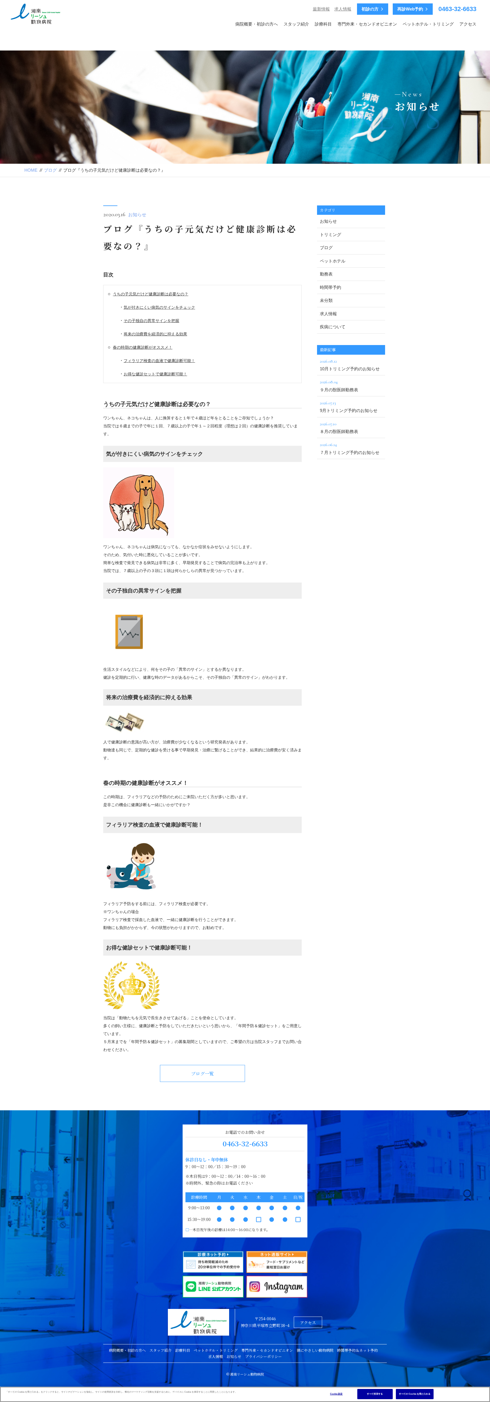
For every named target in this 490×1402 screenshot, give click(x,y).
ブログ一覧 (202, 1073)
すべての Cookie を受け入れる (414, 1394)
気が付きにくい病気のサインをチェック (159, 307)
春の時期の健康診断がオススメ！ (142, 347)
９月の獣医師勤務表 (339, 385)
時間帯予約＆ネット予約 (357, 1350)
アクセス (467, 24)
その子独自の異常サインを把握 (151, 320)
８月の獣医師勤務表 (339, 427)
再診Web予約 (410, 9)
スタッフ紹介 (296, 24)
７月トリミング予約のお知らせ (349, 448)
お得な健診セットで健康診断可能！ (155, 374)
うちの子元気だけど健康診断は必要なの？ (150, 294)
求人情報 (342, 9)
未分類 (326, 300)
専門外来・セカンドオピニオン (367, 24)
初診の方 (370, 9)
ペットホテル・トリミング (428, 24)
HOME (30, 170)
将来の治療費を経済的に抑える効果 (155, 334)
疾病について (332, 326)
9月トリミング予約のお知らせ (348, 406)
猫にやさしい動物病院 (315, 1350)
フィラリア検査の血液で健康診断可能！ (159, 360)
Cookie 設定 (336, 1394)
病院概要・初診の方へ (256, 24)
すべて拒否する (375, 1394)
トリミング (330, 234)
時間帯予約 (330, 287)
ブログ (50, 170)
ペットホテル (332, 260)
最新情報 (321, 9)
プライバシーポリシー (263, 1356)
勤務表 (326, 274)
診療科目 (323, 24)
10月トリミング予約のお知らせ (350, 364)
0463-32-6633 (457, 8)
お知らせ (137, 214)
